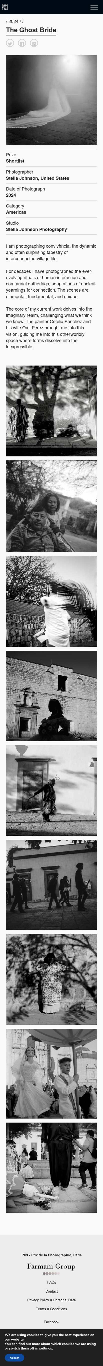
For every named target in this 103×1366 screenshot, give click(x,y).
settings (45, 1348)
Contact (52, 1291)
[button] (10, 43)
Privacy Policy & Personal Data (51, 1299)
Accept (14, 1358)
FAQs (51, 1282)
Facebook (52, 1321)
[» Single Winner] (34, 7)
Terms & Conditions (51, 1308)
